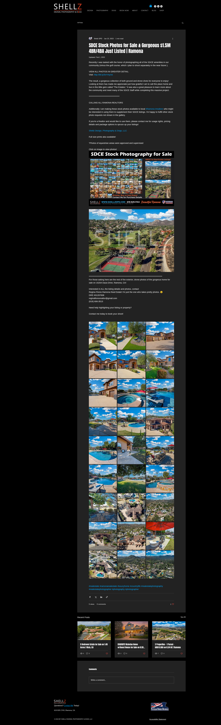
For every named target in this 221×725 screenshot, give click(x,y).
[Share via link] (107, 597)
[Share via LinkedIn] (101, 597)
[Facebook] (155, 6)
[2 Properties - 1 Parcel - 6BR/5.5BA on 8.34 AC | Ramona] (168, 630)
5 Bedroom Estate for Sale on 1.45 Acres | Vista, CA (94, 646)
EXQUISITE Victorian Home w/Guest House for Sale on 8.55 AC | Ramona (131, 646)
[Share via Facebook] (90, 597)
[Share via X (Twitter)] (96, 597)
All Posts (80, 22)
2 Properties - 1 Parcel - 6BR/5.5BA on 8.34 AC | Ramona (168, 646)
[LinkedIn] (158, 6)
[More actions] (172, 38)
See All (183, 617)
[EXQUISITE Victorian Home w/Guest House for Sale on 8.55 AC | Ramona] (131, 630)
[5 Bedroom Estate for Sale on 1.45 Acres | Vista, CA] (94, 630)
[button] (150, 5)
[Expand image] (103, 336)
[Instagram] (161, 6)
